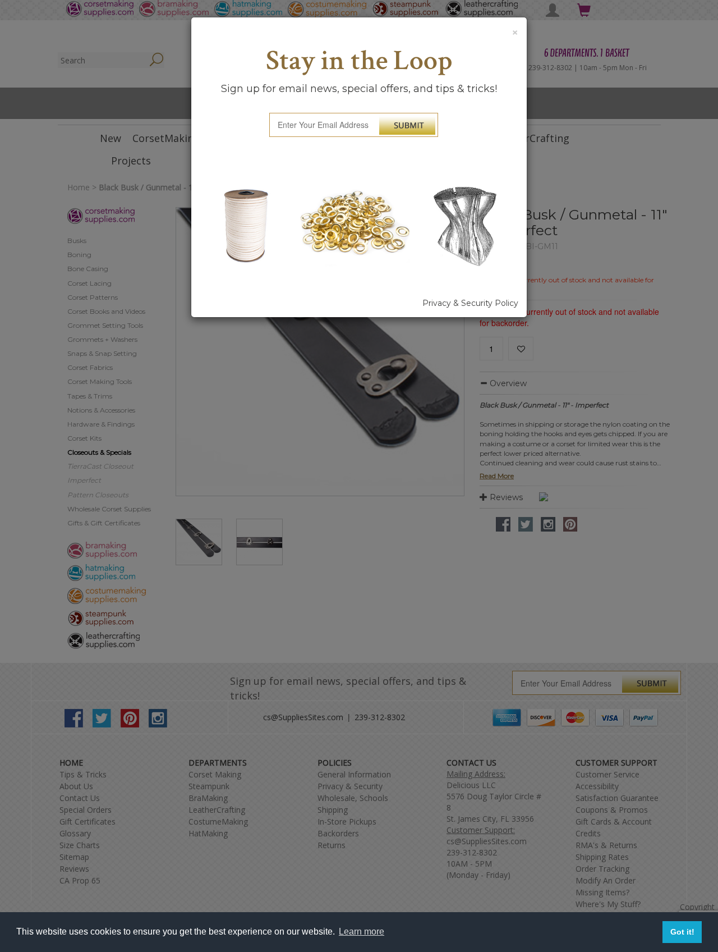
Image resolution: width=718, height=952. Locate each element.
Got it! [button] (682, 931)
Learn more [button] (361, 931)
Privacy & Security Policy (470, 303)
